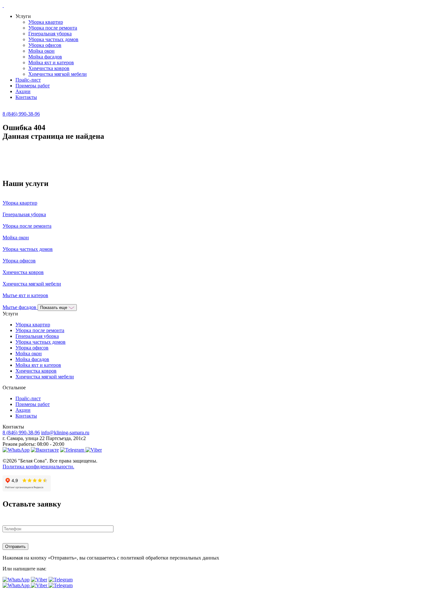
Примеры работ (32, 85)
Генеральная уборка (50, 33)
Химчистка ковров (48, 68)
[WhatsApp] (16, 450)
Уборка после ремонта (52, 28)
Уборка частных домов (53, 39)
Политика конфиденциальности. (38, 466)
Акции (23, 91)
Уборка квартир (45, 22)
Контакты (26, 97)
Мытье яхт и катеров (25, 295)
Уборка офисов (44, 45)
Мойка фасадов (45, 56)
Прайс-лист (28, 80)
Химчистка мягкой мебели (57, 74)
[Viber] (93, 450)
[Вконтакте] (45, 450)
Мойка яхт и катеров (51, 62)
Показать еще (54, 307)
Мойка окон (41, 51)
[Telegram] (72, 450)
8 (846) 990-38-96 (21, 114)
